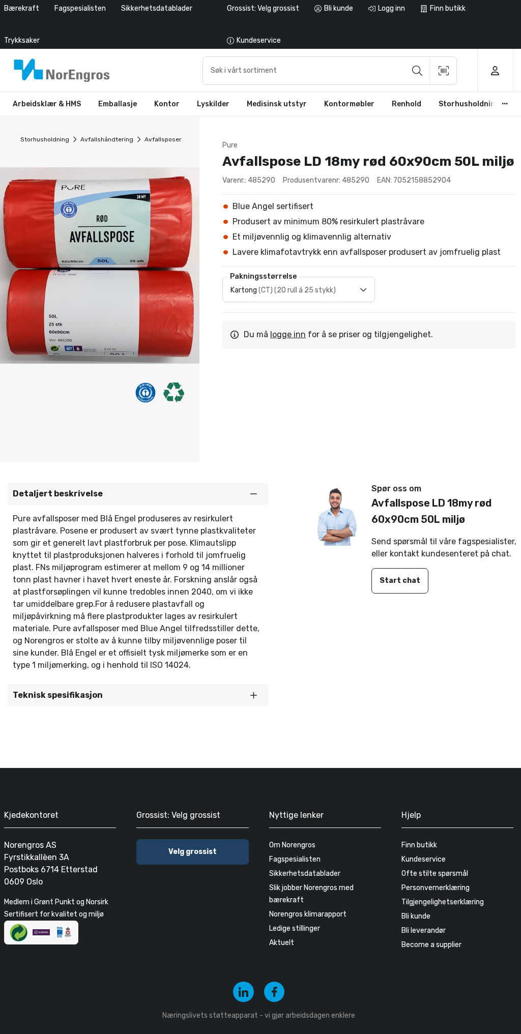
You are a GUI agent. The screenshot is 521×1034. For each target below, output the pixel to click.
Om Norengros (292, 845)
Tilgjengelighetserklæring (442, 902)
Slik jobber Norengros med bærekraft (311, 893)
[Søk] (417, 70)
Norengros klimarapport (307, 914)
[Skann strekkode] (443, 70)
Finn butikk (419, 845)
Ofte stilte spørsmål (434, 873)
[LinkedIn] (243, 992)
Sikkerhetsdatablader (156, 8)
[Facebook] (274, 992)
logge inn (288, 334)
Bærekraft (21, 8)
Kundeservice (423, 859)
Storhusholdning (44, 139)
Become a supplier (431, 944)
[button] (138, 494)
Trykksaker (22, 40)
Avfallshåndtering (106, 139)
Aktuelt (281, 942)
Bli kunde (415, 916)
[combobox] (329, 70)
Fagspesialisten (80, 8)
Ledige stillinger (294, 928)
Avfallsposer (163, 139)
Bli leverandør (423, 930)
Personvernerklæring (435, 887)
